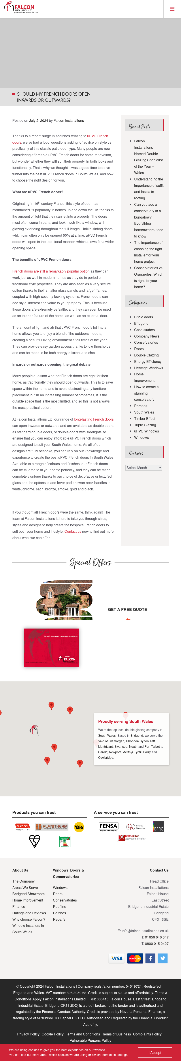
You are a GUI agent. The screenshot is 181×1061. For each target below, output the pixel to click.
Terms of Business (116, 1034)
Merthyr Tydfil (132, 752)
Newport (115, 752)
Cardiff (102, 752)
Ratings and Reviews (29, 912)
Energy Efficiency (148, 361)
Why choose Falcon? (28, 919)
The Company (23, 881)
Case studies (144, 329)
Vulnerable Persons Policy (90, 1040)
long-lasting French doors (94, 419)
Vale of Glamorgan (111, 741)
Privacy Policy (28, 1034)
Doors (139, 348)
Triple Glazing (145, 424)
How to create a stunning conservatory (146, 393)
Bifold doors (143, 316)
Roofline (59, 906)
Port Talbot (152, 746)
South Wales (144, 412)
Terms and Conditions (83, 1034)
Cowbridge (105, 757)
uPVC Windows (146, 431)
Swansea (121, 746)
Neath (133, 746)
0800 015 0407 (157, 943)
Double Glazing (146, 355)
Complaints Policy (147, 1034)
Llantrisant (105, 746)
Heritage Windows (148, 367)
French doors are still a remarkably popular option (51, 271)
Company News (146, 336)
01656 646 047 (157, 937)
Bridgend (141, 323)
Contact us (72, 531)
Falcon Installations (69, 120)
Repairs (59, 919)
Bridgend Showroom (28, 893)
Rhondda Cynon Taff (140, 741)
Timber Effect (144, 418)
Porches (140, 405)
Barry (147, 752)
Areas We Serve (25, 887)
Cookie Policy (53, 1034)
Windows (141, 437)
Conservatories (146, 342)
